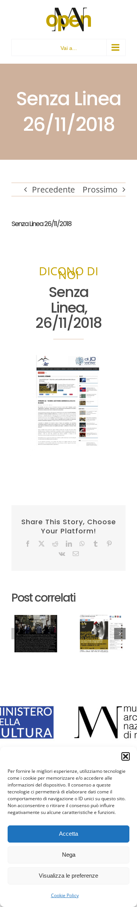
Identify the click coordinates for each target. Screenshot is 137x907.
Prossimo (100, 189)
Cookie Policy (65, 895)
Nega (68, 854)
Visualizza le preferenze (68, 875)
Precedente (53, 189)
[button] (125, 756)
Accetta (68, 833)
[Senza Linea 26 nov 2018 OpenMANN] (68, 357)
